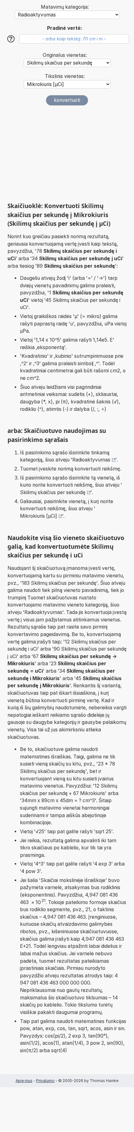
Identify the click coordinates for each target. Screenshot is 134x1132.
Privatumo (45, 1080)
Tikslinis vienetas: (65, 76)
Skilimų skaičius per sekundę (52, 492)
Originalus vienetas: (65, 55)
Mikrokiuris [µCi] (38, 516)
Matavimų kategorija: (65, 7)
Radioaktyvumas (91, 460)
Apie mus (24, 1080)
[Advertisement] (67, 154)
